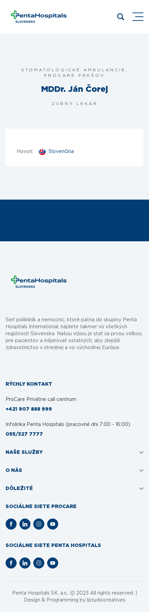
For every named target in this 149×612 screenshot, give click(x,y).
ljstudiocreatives (106, 600)
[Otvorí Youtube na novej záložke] (52, 524)
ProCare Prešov (74, 75)
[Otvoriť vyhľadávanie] (120, 16)
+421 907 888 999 (29, 409)
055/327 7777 (24, 434)
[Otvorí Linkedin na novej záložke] (24, 524)
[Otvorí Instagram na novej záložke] (38, 524)
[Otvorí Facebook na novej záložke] (11, 524)
